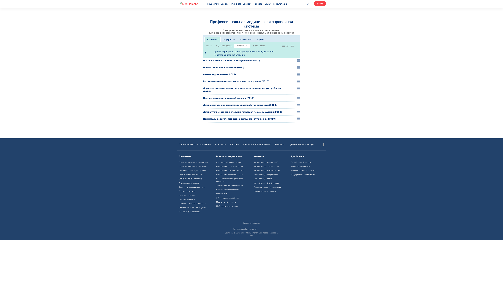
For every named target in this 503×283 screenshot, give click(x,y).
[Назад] (205, 52)
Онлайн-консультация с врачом (192, 170)
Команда (234, 144)
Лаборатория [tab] (246, 39)
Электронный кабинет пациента (192, 208)
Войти (320, 4)
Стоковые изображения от (245, 229)
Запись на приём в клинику (190, 179)
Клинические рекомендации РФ (229, 170)
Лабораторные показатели (227, 198)
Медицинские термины (226, 202)
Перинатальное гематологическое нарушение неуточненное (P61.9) (239, 119)
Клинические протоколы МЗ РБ (229, 175)
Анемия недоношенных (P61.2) (219, 74)
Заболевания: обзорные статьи (229, 185)
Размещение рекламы (300, 166)
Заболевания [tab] (212, 39)
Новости (258, 3)
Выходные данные (251, 223)
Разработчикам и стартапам (303, 170)
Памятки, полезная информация (192, 203)
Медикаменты (222, 194)
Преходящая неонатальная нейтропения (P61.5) (228, 98)
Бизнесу (247, 3)
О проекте (220, 144)
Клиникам (236, 3)
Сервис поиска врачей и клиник (192, 175)
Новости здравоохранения (227, 190)
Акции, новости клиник (189, 183)
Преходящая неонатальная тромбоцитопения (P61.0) (231, 60)
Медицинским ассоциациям (303, 175)
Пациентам (213, 3)
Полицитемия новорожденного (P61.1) (223, 67)
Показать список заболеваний (229, 55)
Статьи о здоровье (187, 199)
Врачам (224, 3)
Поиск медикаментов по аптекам (193, 166)
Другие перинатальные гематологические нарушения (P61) (244, 51)
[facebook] (323, 145)
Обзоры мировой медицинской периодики (229, 180)
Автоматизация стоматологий (266, 166)
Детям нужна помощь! (302, 144)
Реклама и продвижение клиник (267, 187)
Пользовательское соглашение (195, 144)
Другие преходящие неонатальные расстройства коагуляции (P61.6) (240, 105)
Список (209, 46)
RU (307, 3)
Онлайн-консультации (276, 3)
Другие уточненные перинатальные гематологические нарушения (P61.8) (242, 112)
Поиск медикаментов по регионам (193, 162)
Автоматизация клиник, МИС (266, 162)
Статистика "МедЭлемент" (257, 144)
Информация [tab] (229, 39)
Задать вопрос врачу (187, 195)
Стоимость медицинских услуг (192, 187)
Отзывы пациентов (187, 191)
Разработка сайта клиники (265, 191)
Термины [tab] (261, 39)
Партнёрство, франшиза (301, 162)
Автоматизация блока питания (266, 183)
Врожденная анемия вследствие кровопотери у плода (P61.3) (236, 81)
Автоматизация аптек (263, 179)
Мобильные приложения (189, 212)
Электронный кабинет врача (228, 162)
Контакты (280, 144)
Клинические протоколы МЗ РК (229, 166)
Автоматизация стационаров (266, 175)
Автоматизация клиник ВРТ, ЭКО (267, 170)
